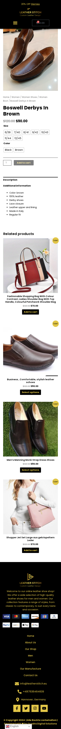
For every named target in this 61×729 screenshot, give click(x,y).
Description (10, 179)
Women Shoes (29, 97)
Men (30, 655)
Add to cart (23, 162)
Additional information (17, 185)
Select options (30, 392)
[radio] (8, 132)
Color (6, 143)
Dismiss (35, 4)
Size (5, 125)
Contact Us (31, 675)
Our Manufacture (30, 668)
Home (6, 97)
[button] (15, 23)
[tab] (30, 180)
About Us (30, 642)
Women (16, 97)
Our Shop (30, 649)
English (14, 726)
